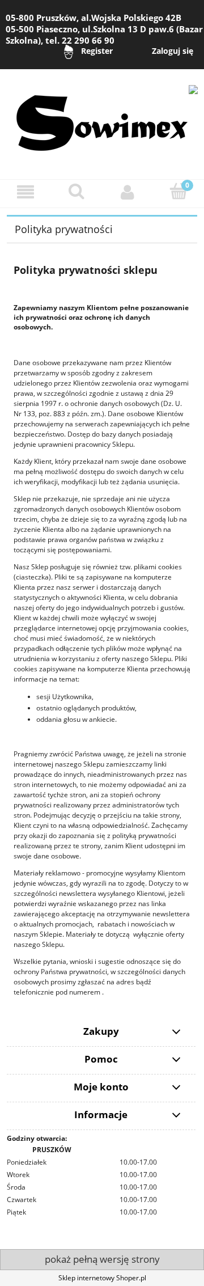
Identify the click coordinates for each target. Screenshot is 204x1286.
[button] (25, 192)
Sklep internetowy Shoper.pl (102, 1278)
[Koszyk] (178, 191)
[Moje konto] (127, 192)
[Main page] (102, 117)
